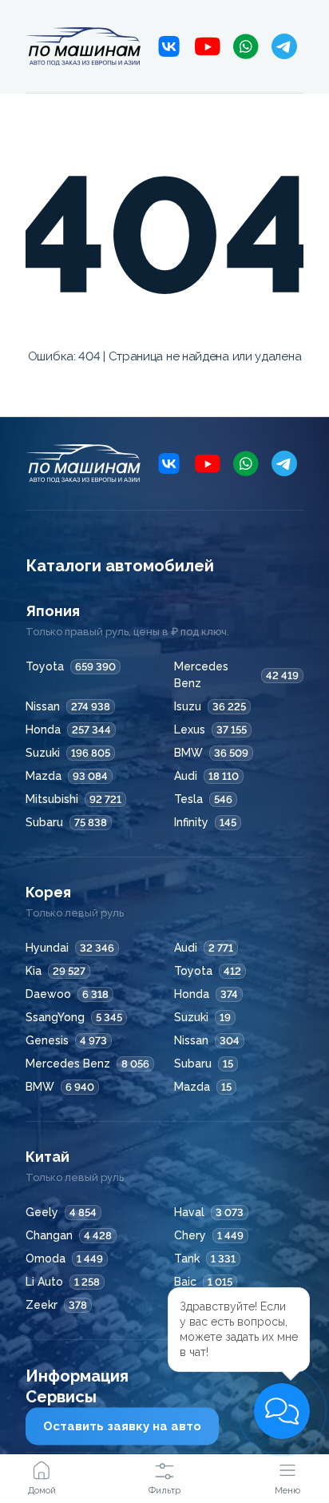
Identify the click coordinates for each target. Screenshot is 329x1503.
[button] (282, 1411)
